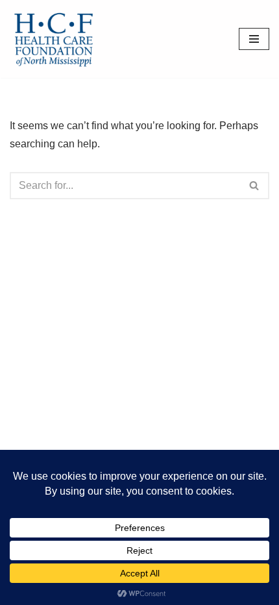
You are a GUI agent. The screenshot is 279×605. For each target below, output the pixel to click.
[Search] (254, 185)
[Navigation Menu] (254, 39)
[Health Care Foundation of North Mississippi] (57, 39)
